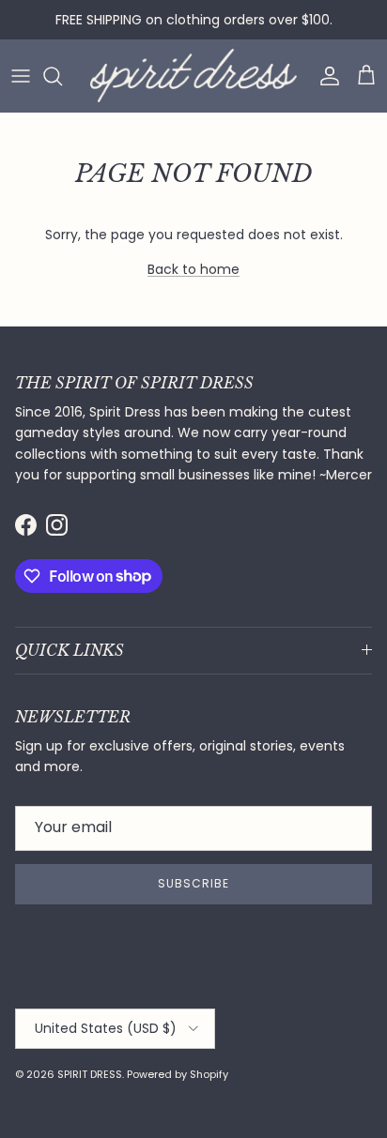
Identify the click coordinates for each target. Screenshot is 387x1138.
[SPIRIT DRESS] (193, 75)
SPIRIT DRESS (89, 1074)
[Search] (62, 76)
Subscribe (193, 883)
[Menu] (20, 76)
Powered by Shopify (177, 1074)
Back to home (193, 269)
